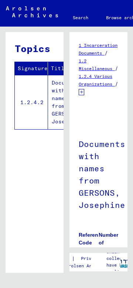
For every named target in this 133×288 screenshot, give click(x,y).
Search (80, 17)
